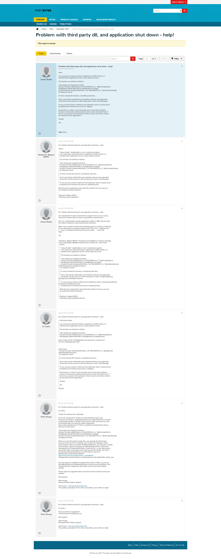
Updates (87, 19)
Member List (41, 24)
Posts (41, 53)
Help (136, 545)
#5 (182, 403)
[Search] (184, 11)
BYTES (52, 19)
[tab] (41, 53)
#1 (182, 66)
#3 (182, 208)
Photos (69, 53)
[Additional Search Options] (180, 11)
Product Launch (69, 19)
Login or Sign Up (178, 2)
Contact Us (145, 545)
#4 (182, 313)
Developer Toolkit (106, 19)
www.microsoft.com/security (77, 486)
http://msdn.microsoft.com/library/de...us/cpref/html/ (75, 455)
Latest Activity (54, 53)
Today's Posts (65, 24)
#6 (182, 501)
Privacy (155, 545)
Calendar (53, 24)
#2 (182, 141)
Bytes (130, 545)
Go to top (180, 545)
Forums (40, 19)
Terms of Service (167, 545)
